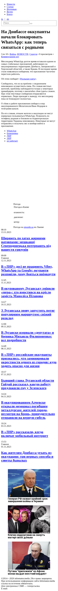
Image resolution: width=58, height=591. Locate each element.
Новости (11, 4)
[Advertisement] (29, 173)
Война (13, 54)
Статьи (10, 6)
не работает (12, 141)
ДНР (9, 136)
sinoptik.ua (29, 227)
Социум (33, 54)
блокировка (12, 133)
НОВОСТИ (22, 54)
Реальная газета (27, 79)
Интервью (12, 9)
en (8, 19)
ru (2, 19)
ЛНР (9, 138)
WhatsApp (11, 131)
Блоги (10, 14)
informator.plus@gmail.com (20, 588)
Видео (10, 12)
